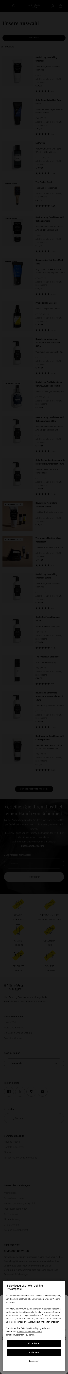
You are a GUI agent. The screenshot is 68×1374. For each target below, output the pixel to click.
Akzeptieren (34, 1343)
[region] (34, 1326)
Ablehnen (34, 1352)
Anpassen (34, 1361)
